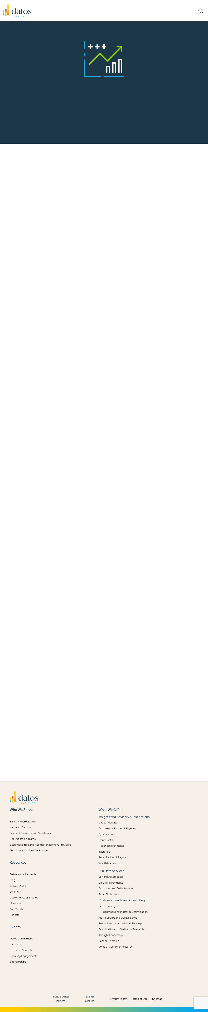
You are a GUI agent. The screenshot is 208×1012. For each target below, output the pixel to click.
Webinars (15, 944)
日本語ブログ (18, 886)
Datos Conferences (21, 938)
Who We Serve (21, 809)
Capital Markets (108, 822)
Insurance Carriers (20, 827)
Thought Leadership (111, 935)
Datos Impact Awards (23, 874)
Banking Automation (111, 876)
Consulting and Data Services (116, 888)
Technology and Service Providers (30, 850)
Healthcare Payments (111, 846)
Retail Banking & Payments (114, 857)
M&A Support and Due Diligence (118, 917)
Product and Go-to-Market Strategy (120, 923)
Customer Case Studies (24, 897)
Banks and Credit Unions (24, 821)
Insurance (104, 851)
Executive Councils (21, 950)
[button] (200, 10)
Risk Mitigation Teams (23, 839)
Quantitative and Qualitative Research (121, 929)
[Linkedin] (101, 978)
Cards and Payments (111, 882)
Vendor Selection (109, 941)
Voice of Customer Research (115, 946)
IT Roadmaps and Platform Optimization (123, 912)
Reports (14, 915)
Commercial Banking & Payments (118, 828)
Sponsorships (18, 961)
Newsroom (16, 903)
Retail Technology (109, 894)
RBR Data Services (111, 871)
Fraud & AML (106, 840)
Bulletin (14, 891)
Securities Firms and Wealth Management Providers (40, 844)
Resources (18, 862)
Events (15, 927)
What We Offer (110, 809)
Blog (12, 880)
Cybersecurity (107, 834)
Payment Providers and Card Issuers (31, 833)
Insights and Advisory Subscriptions (124, 817)
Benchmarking (107, 906)
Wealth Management (111, 863)
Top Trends (16, 909)
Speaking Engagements (23, 956)
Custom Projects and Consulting (122, 900)
